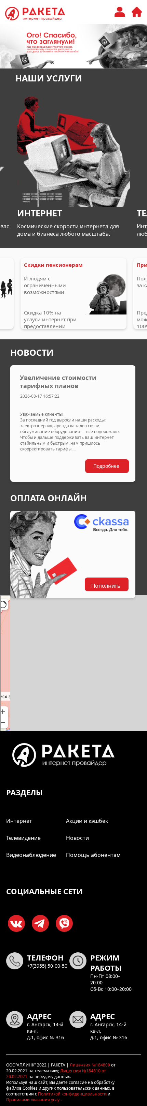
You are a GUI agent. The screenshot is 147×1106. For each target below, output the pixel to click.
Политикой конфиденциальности (72, 1094)
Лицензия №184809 (89, 1065)
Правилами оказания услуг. (34, 1100)
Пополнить (106, 585)
